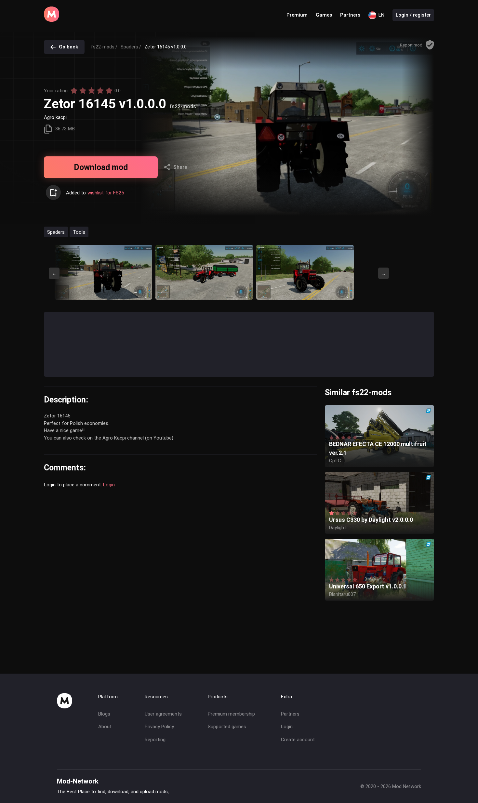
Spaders (56, 232)
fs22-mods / (104, 46)
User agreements (163, 714)
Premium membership (231, 714)
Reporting (155, 740)
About (105, 727)
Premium (297, 15)
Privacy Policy (159, 727)
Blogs (104, 714)
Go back (68, 47)
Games (324, 15)
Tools (79, 232)
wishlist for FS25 (105, 193)
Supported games (227, 727)
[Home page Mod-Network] (51, 20)
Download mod (101, 167)
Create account (298, 740)
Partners (350, 15)
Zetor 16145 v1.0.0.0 (165, 46)
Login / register (413, 15)
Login (109, 485)
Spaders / (131, 46)
